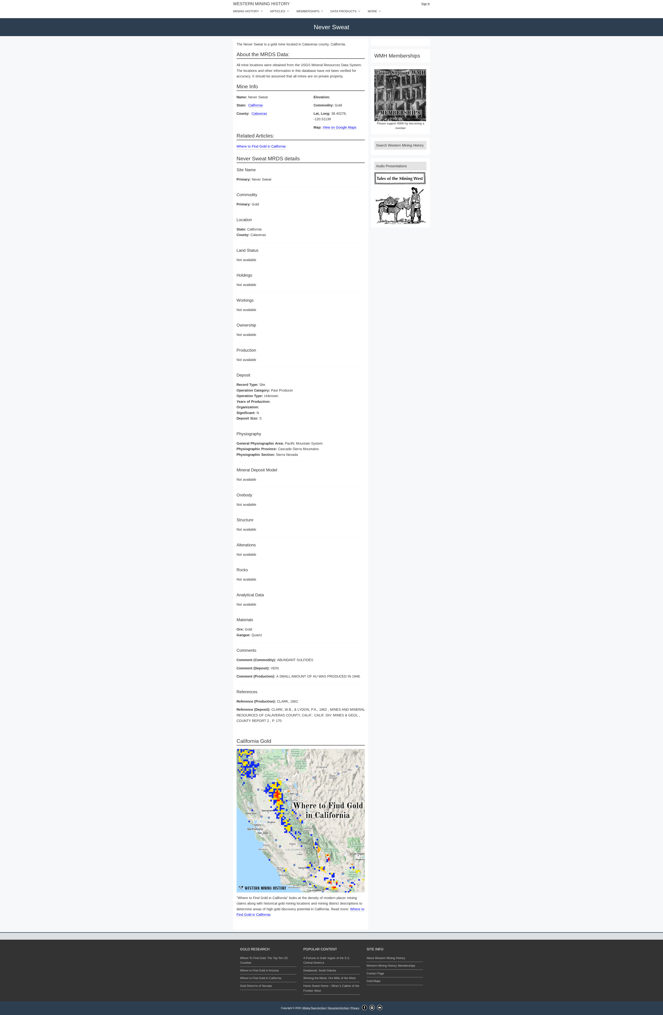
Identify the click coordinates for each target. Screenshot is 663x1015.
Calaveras (259, 113)
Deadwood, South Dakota (319, 970)
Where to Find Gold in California (261, 146)
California (255, 105)
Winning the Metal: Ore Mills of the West (329, 978)
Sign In (425, 3)
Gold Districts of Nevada (256, 986)
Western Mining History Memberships (391, 965)
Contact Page (375, 973)
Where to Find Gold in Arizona (259, 970)
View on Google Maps (339, 127)
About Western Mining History (386, 958)
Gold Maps (374, 981)
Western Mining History (261, 3)
